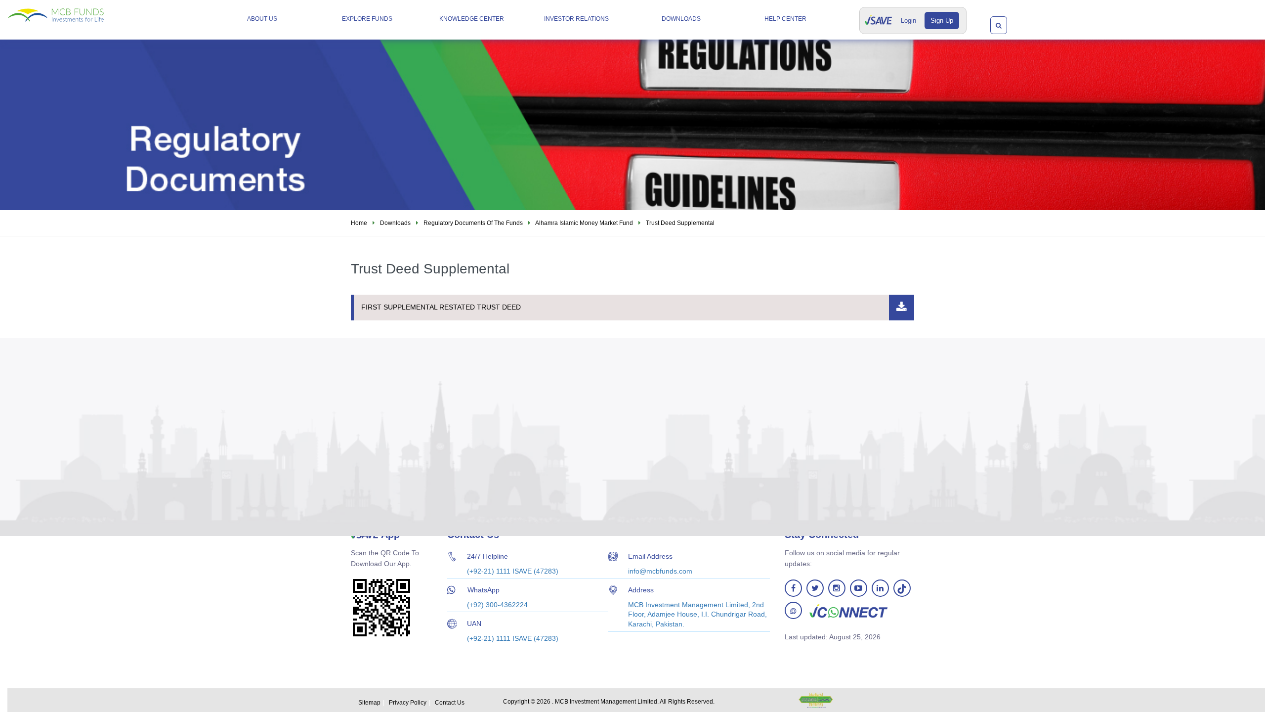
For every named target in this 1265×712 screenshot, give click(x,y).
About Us (262, 18)
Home (359, 223)
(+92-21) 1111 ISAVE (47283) (512, 571)
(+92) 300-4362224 (497, 605)
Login (908, 20)
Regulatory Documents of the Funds (473, 223)
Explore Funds (367, 18)
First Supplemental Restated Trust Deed (441, 307)
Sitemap (369, 702)
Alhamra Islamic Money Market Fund (584, 223)
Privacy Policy (407, 702)
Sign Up (941, 20)
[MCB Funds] (82, 11)
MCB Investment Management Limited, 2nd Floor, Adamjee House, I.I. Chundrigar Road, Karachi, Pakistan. (697, 614)
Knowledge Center (471, 18)
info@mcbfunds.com (660, 571)
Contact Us (449, 702)
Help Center (785, 18)
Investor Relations (576, 18)
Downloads (681, 18)
